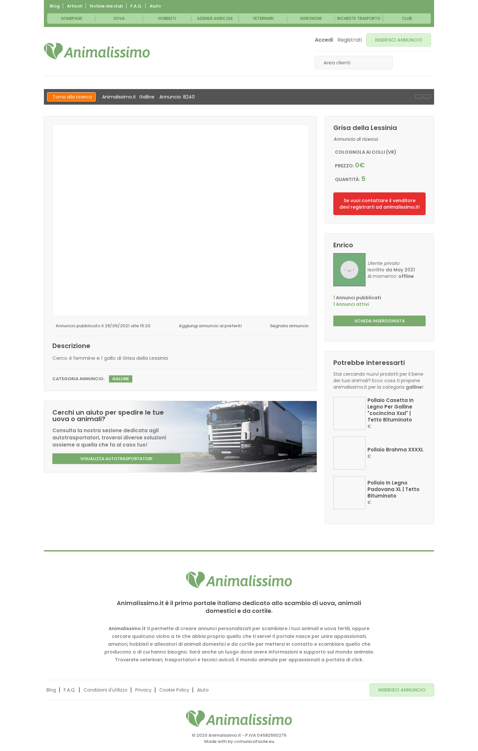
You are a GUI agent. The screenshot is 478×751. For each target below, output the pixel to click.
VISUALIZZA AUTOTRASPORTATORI (116, 459)
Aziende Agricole (215, 18)
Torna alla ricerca (72, 97)
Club (407, 18)
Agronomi (311, 18)
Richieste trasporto (358, 18)
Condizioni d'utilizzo (105, 690)
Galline (146, 97)
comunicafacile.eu (254, 741)
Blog (55, 6)
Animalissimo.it (119, 97)
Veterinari (263, 18)
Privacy (143, 690)
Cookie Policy (174, 690)
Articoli (74, 6)
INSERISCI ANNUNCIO (398, 40)
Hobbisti (167, 18)
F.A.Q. (136, 6)
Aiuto (155, 6)
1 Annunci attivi (351, 304)
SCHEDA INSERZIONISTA (379, 321)
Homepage (71, 18)
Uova (119, 18)
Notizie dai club (106, 6)
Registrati (350, 40)
